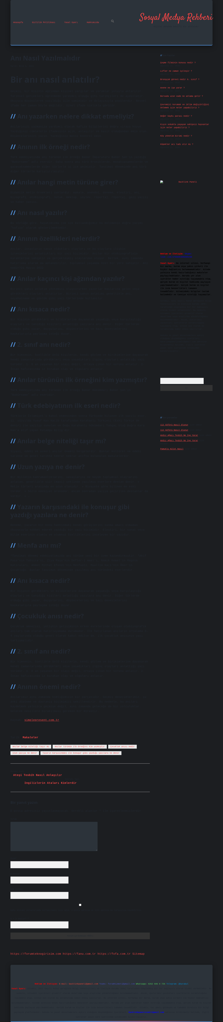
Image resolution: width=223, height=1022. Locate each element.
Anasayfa (18, 22)
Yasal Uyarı (71, 22)
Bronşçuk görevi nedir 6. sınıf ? (179, 79)
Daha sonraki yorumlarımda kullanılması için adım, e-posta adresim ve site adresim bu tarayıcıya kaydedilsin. (76, 910)
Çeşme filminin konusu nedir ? (178, 63)
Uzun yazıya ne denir (25, 753)
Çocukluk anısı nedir (122, 746)
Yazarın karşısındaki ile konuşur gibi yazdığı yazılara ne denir (81, 753)
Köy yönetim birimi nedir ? (176, 136)
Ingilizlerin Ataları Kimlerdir (50, 783)
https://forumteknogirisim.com (35, 954)
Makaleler (30, 737)
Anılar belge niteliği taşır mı (31, 746)
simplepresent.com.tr (41, 720)
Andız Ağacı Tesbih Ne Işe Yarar (179, 435)
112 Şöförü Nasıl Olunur (174, 425)
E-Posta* (15, 874)
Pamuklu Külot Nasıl (171, 449)
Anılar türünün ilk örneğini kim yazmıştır (80, 746)
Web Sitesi (16, 889)
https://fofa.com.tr (114, 954)
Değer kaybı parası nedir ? (176, 116)
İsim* (13, 858)
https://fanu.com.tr (79, 954)
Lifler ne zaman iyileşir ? (176, 71)
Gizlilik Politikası (43, 22)
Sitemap (138, 954)
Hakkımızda (93, 22)
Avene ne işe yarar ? (172, 88)
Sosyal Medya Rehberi (176, 17)
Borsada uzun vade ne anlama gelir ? (181, 96)
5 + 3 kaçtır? (19, 919)
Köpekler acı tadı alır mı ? (176, 144)
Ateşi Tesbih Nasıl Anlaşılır (37, 775)
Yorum (13, 819)
